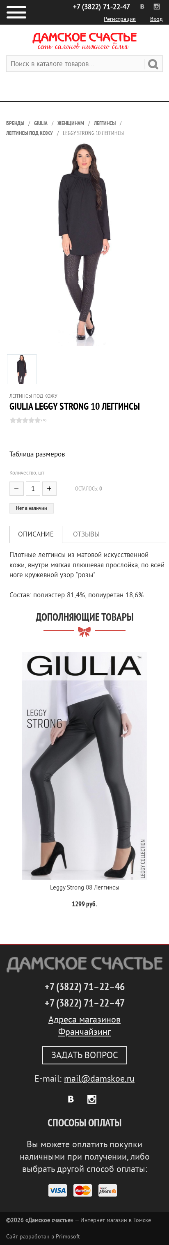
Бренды (15, 123)
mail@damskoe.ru (99, 1079)
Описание (36, 534)
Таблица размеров (37, 454)
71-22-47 (101, 7)
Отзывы (86, 534)
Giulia (41, 123)
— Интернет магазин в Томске (78, 1220)
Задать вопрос (84, 1055)
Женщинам (70, 123)
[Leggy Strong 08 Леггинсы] (84, 766)
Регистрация (120, 19)
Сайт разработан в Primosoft (43, 1237)
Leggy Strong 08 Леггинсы (84, 887)
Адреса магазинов (84, 1020)
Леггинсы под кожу (29, 133)
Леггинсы (105, 123)
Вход (156, 19)
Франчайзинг (84, 1032)
